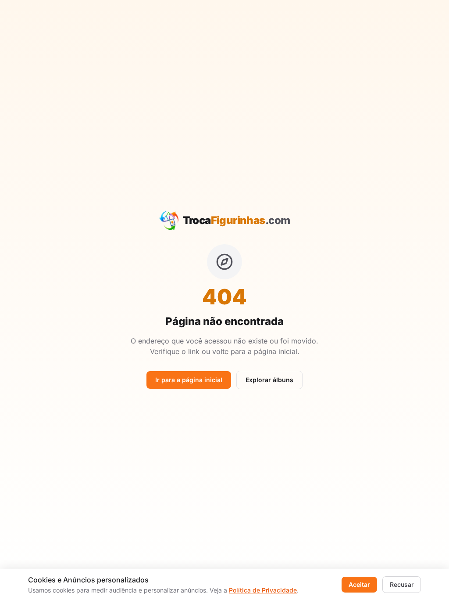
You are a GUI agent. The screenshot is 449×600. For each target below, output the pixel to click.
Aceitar (359, 584)
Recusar (401, 584)
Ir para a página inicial (188, 379)
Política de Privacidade (263, 590)
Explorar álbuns (269, 379)
